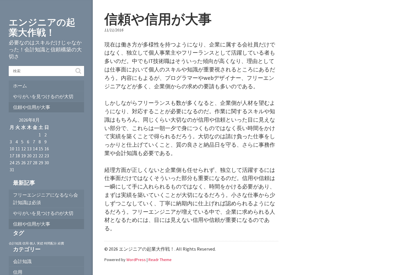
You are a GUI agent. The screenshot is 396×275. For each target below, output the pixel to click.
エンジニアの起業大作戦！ (42, 27)
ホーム (20, 86)
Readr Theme (160, 259)
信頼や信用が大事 (31, 107)
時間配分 (50, 243)
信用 (25, 243)
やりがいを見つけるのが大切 (43, 96)
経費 (61, 243)
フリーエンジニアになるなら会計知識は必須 (45, 198)
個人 (33, 243)
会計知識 (15, 243)
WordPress (136, 259)
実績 (40, 243)
